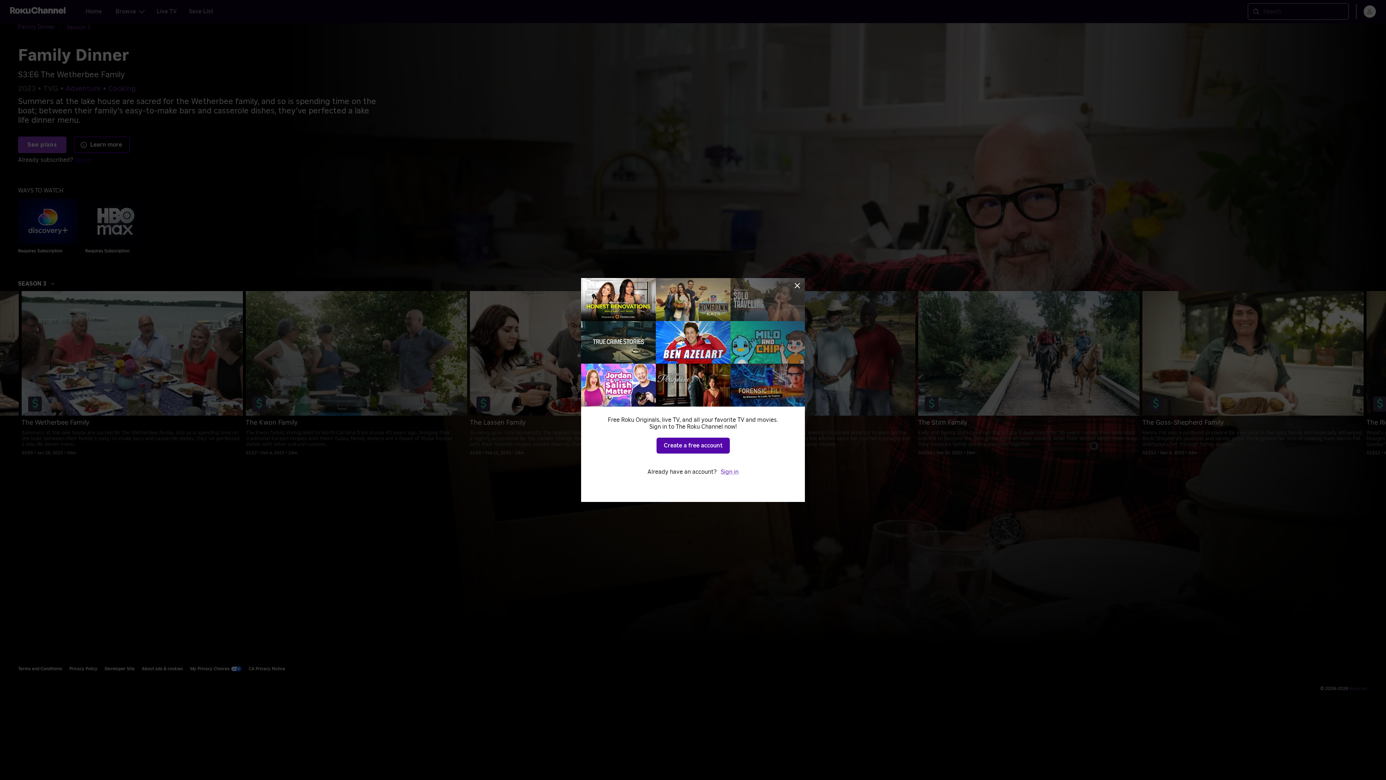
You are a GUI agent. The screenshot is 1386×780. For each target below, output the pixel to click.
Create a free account (693, 445)
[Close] (797, 285)
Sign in (729, 472)
